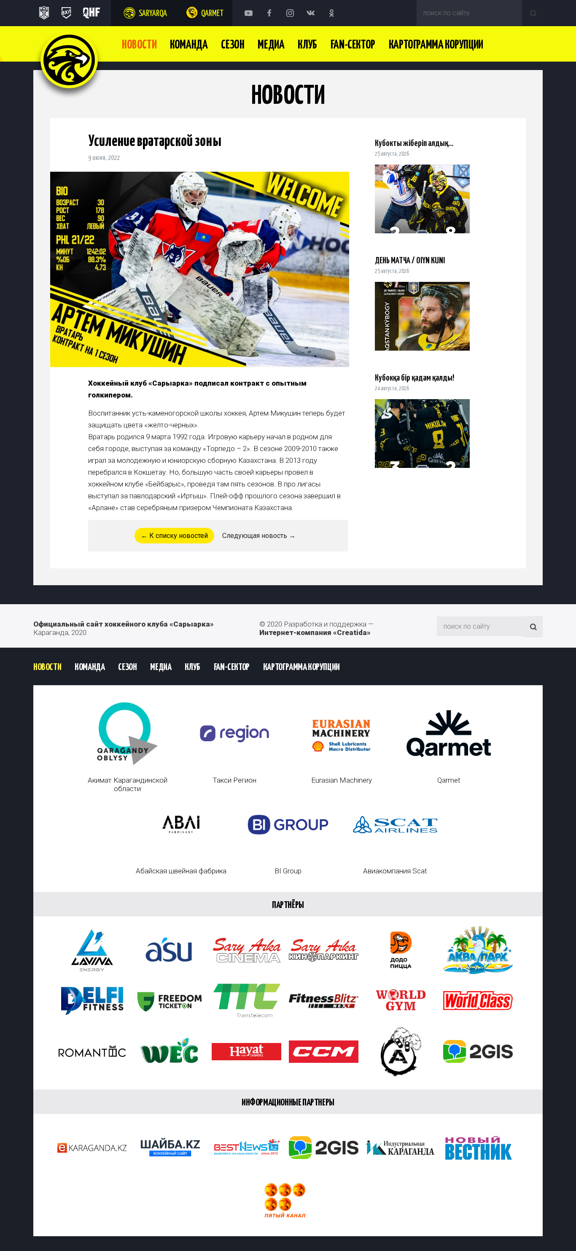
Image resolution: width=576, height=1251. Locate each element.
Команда (188, 45)
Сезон (232, 45)
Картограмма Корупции (436, 45)
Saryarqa (153, 14)
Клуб (307, 45)
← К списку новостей (174, 536)
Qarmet (212, 14)
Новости (139, 45)
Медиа (271, 45)
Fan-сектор (353, 45)
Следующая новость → (259, 536)
